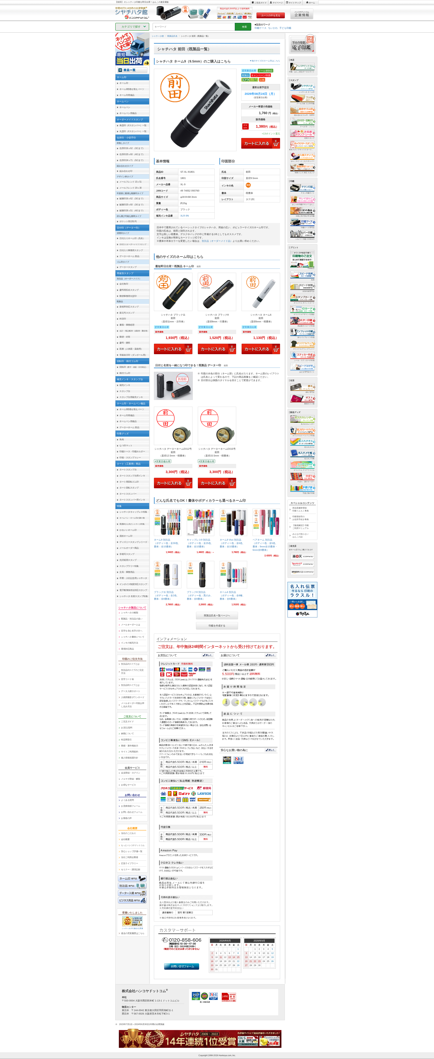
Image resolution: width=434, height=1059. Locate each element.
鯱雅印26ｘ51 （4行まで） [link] (132, 210)
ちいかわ (273, 28)
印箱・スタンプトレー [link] (130, 457)
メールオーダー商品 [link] (129, 548)
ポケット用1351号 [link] (128, 221)
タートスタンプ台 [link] (128, 469)
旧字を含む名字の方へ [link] (131, 630)
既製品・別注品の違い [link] (131, 618)
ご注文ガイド (260, 3)
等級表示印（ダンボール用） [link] (133, 355)
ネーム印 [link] (124, 83)
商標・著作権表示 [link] (129, 745)
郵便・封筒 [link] (125, 337)
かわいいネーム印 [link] (128, 530)
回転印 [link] (133, 367)
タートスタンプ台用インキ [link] (132, 475)
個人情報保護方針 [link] (129, 757)
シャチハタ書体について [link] (132, 637)
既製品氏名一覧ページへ (217, 615)
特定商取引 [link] (126, 739)
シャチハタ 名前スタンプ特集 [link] (134, 596)
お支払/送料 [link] (126, 727)
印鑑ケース (261, 28)
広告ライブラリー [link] (129, 863)
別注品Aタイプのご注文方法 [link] (132, 672)
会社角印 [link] (124, 284)
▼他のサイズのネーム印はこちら (265, 61)
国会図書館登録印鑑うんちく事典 (300, 509)
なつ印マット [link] (126, 445)
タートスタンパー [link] (128, 494)
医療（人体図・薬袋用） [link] (131, 349)
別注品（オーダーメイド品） (217, 241)
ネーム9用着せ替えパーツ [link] (132, 89)
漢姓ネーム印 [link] (126, 536)
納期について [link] (127, 733)
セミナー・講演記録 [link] (130, 869)
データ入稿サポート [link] (130, 691)
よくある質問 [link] (127, 800)
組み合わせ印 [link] (126, 171)
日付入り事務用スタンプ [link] (131, 250)
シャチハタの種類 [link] (129, 612)
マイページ (278, 3)
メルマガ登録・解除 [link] (130, 779)
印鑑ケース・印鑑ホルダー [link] (132, 451)
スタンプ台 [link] (125, 391)
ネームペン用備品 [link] (128, 113)
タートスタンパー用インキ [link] (132, 499)
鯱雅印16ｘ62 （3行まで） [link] (132, 198)
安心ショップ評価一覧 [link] (131, 851)
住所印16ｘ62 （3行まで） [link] (132, 148)
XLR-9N (184, 215)
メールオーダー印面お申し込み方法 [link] (132, 705)
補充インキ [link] (125, 385)
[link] (167, 532)
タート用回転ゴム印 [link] (129, 481)
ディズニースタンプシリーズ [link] (133, 542)
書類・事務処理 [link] (127, 325)
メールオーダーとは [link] (130, 624)
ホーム (312, 3)
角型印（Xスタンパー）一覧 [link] (133, 125)
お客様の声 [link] (126, 818)
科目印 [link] (123, 318)
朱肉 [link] (122, 439)
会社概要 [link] (125, 839)
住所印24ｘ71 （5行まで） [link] (132, 160)
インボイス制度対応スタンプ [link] (133, 584)
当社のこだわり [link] (128, 833)
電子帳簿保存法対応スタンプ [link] (133, 590)
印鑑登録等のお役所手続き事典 (300, 518)
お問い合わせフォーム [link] (131, 812)
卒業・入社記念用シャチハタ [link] (133, 578)
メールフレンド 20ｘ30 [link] (131, 188)
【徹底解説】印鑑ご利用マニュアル (300, 526)
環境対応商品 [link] (127, 649)
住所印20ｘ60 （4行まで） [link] (132, 154)
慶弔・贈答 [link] (125, 342)
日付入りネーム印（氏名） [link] (132, 238)
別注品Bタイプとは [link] (130, 685)
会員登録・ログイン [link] (130, 773)
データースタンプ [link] (128, 267)
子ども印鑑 (285, 28)
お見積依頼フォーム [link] (130, 806)
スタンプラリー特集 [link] (129, 566)
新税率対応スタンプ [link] (129, 306)
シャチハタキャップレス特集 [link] (133, 512)
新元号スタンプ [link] (127, 313)
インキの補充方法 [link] (129, 642)
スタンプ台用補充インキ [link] (131, 397)
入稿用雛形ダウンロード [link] (132, 697)
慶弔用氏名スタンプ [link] (129, 290)
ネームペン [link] (125, 107)
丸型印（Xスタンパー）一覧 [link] (133, 131)
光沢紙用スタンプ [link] (128, 560)
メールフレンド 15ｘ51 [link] (131, 181)
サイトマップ (295, 3)
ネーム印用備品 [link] (127, 95)
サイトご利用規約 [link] (129, 751)
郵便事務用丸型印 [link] (128, 296)
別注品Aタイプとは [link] (130, 664)
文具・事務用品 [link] (127, 572)
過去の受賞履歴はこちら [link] (132, 933)
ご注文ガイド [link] (127, 721)
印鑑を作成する (217, 625)
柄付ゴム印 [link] (125, 373)
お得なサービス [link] (128, 785)
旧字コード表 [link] (127, 679)
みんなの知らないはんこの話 (300, 535)
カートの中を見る (270, 15)
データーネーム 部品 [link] (129, 256)
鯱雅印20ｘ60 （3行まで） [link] (132, 204)
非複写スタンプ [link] (127, 554)
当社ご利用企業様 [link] (129, 857)
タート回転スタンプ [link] (129, 487)
